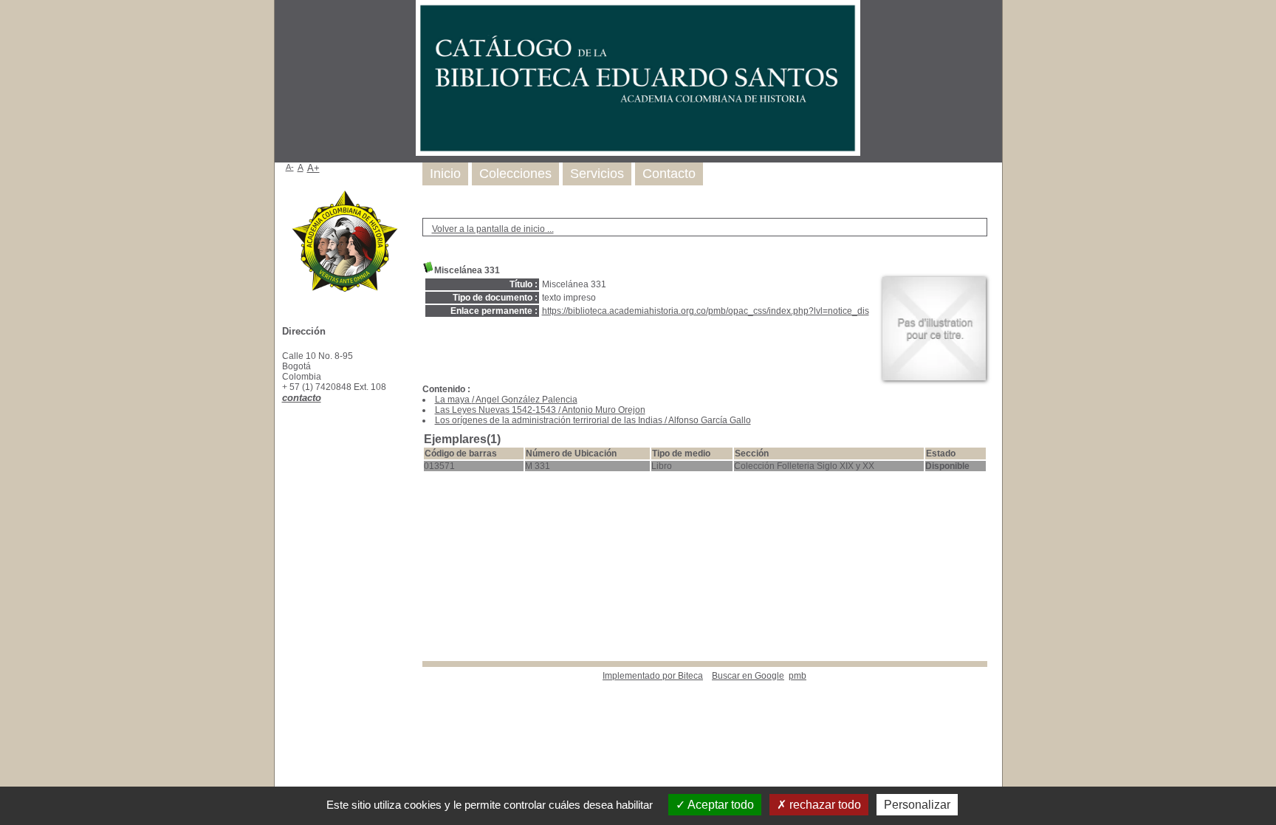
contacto (301, 397)
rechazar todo (823, 804)
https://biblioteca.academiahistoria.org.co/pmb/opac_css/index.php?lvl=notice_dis (705, 311)
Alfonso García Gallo (709, 420)
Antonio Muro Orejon (603, 410)
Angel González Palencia (526, 399)
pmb (797, 676)
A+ (313, 168)
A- (290, 166)
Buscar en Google (748, 676)
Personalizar (917, 804)
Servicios (597, 173)
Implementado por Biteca (653, 676)
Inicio (445, 173)
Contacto (669, 173)
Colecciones (515, 173)
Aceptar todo (719, 804)
